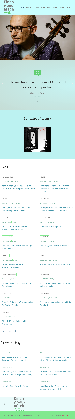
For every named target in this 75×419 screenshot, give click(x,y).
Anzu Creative (66, 415)
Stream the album (31, 123)
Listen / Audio (40, 7)
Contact (69, 7)
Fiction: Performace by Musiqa (51, 226)
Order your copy (43, 123)
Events (62, 7)
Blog (48, 7)
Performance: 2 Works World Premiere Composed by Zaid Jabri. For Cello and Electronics (54, 188)
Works (55, 7)
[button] (3, 83)
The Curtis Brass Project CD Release (15, 386)
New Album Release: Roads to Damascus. (55, 264)
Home (22, 7)
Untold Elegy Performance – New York (54, 245)
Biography (29, 7)
